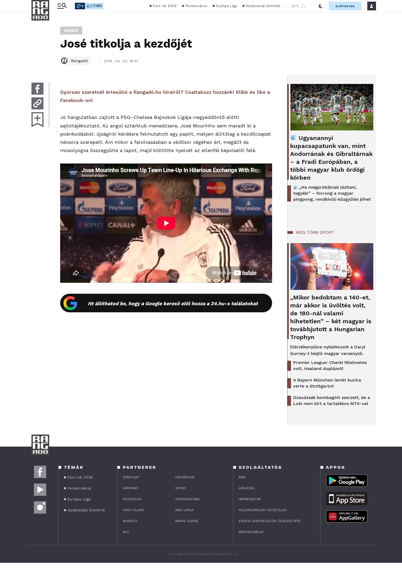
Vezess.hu (132, 499)
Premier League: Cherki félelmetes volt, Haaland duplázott (330, 365)
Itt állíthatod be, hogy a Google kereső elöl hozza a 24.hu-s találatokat (173, 303)
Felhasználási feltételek (263, 510)
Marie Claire (187, 521)
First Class (133, 510)
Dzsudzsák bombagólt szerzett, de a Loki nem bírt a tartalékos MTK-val (331, 400)
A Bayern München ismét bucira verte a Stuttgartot (327, 383)
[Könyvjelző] (37, 119)
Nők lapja (184, 510)
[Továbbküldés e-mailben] (37, 103)
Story (180, 488)
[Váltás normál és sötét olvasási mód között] (320, 6)
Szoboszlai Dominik (263, 6)
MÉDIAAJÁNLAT (251, 532)
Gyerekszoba (187, 499)
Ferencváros (196, 6)
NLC (126, 532)
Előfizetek (345, 6)
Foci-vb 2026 (165, 6)
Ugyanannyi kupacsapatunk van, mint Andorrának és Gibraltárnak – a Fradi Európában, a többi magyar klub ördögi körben (331, 158)
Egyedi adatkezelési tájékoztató (270, 521)
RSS (242, 477)
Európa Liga (226, 6)
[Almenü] (62, 6)
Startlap (131, 477)
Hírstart (131, 488)
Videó (71, 30)
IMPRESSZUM (250, 499)
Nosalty (130, 521)
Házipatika (184, 477)
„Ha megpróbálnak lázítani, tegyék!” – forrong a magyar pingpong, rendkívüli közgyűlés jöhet (332, 193)
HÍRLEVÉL (247, 488)
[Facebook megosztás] (37, 89)
